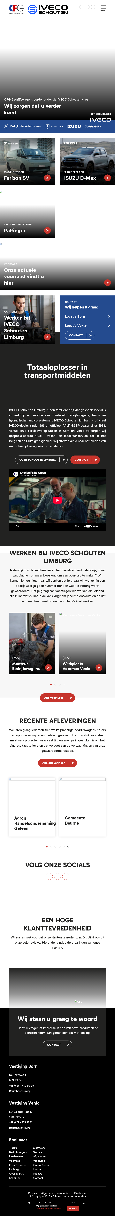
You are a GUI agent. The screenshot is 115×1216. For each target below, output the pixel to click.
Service (37, 1152)
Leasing (37, 1169)
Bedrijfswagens (18, 1152)
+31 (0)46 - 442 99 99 (21, 1085)
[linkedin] (82, 7)
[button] (51, 684)
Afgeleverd (40, 1156)
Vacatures (39, 1160)
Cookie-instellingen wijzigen (48, 1208)
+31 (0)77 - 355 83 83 (21, 1122)
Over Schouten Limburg (37, 459)
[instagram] (93, 7)
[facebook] (87, 7)
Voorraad (14, 1160)
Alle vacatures (53, 697)
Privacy (32, 1193)
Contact (76, 335)
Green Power (41, 1165)
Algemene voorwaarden (55, 1193)
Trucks (13, 1147)
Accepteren (73, 1208)
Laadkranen (16, 1156)
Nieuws (37, 1173)
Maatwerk (39, 1147)
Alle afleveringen (53, 763)
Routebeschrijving (20, 1091)
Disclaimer (80, 1193)
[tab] (54, 126)
